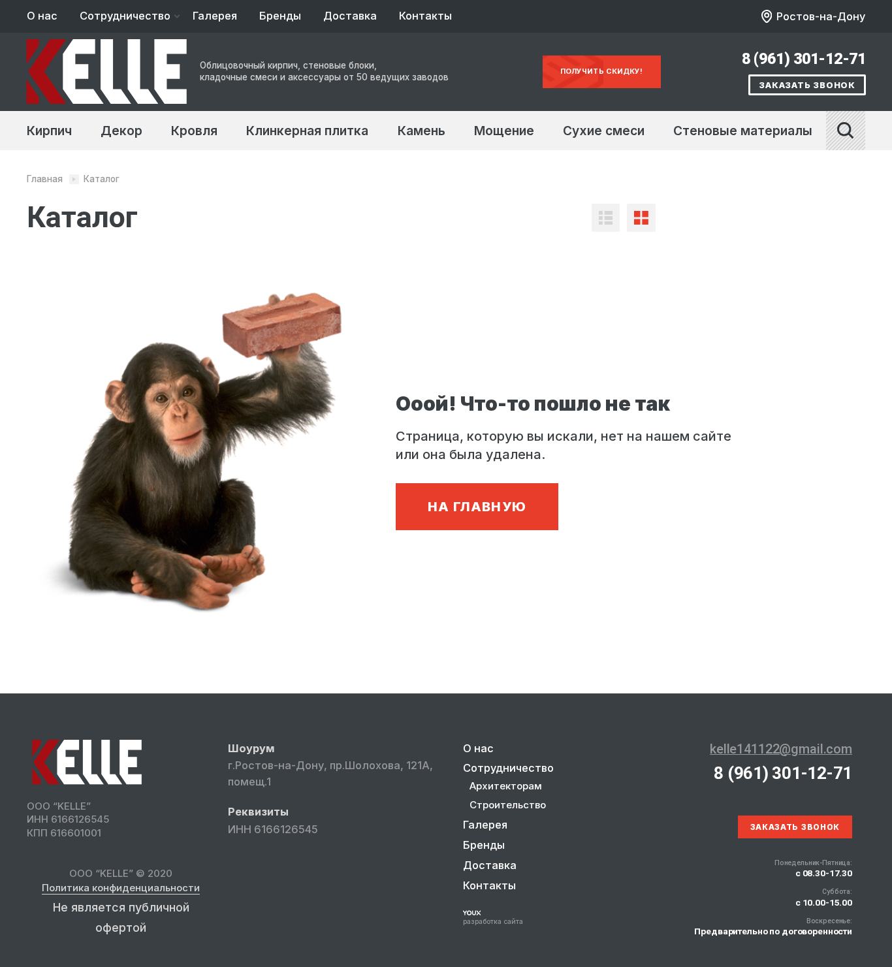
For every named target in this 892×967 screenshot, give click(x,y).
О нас (42, 15)
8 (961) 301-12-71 (804, 59)
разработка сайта (493, 921)
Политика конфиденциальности (121, 888)
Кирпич (49, 130)
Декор (121, 130)
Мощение (504, 130)
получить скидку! (601, 71)
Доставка (350, 15)
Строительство (508, 805)
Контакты (425, 15)
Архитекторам (506, 786)
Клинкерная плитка (307, 130)
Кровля (194, 130)
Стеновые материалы (742, 130)
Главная (45, 179)
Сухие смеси (604, 130)
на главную (477, 507)
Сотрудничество (125, 15)
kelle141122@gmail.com (781, 749)
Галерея (215, 15)
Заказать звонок (807, 85)
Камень (421, 130)
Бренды (280, 15)
